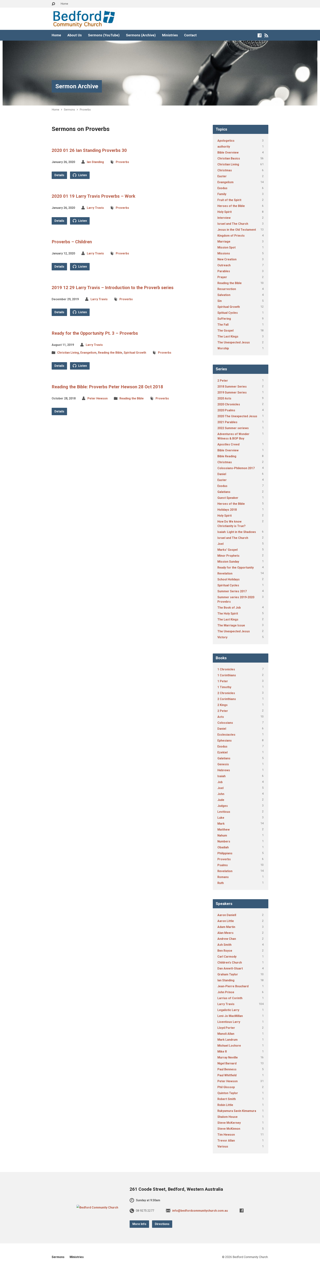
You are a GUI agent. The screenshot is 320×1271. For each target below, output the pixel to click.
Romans (223, 877)
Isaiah (221, 776)
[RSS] (266, 35)
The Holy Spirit (227, 613)
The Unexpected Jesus (233, 342)
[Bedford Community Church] (97, 1207)
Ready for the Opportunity (235, 567)
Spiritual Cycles (228, 585)
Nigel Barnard (226, 1063)
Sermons (69, 109)
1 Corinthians (226, 675)
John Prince (225, 992)
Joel (220, 544)
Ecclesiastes (226, 734)
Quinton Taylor (227, 1093)
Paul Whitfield (226, 1075)
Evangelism (88, 352)
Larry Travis (95, 208)
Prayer (222, 277)
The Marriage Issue (231, 625)
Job (220, 782)
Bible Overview (228, 152)
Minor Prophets (228, 555)
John (220, 794)
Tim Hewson (226, 1134)
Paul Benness (226, 1069)
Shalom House (227, 1117)
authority (223, 146)
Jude (220, 800)
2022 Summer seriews (233, 428)
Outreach (224, 265)
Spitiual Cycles (227, 313)
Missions (223, 253)
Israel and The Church (232, 223)
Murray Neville (227, 1057)
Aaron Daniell (226, 915)
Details (59, 175)
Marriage (223, 241)
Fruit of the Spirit (229, 200)
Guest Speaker (227, 498)
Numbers (223, 841)
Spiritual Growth (135, 352)
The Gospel (225, 330)
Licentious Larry (228, 1022)
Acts (220, 717)
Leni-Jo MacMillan (230, 1016)
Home (64, 3)
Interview (224, 218)
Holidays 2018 (227, 509)
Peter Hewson (97, 398)
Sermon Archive (76, 86)
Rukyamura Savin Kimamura (236, 1111)
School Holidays (228, 579)
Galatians (223, 492)
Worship (223, 348)
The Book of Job (229, 607)
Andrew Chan (226, 939)
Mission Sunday (228, 561)
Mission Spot (226, 247)
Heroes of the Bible (231, 206)
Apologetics (225, 140)
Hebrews (223, 770)
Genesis (223, 764)
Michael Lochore (229, 1045)
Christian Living (68, 352)
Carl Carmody (226, 956)
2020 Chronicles (228, 404)
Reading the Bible (110, 352)
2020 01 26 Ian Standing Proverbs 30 (89, 150)
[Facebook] (259, 35)
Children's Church (229, 962)
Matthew (223, 829)
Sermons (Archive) (141, 35)
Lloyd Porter (226, 1028)
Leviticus (223, 812)
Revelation (224, 573)
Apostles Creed (228, 444)
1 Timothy (224, 687)
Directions (162, 1224)
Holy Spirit (224, 212)
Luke (220, 817)
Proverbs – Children (72, 241)
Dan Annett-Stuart (230, 968)
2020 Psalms (226, 410)
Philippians (224, 853)
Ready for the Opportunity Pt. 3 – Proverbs (95, 333)
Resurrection (226, 289)
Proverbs (85, 109)
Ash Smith (224, 944)
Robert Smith (226, 1099)
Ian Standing (95, 162)
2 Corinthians (226, 699)
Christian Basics (228, 158)
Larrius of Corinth (229, 998)
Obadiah (223, 847)
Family (221, 194)
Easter (222, 176)
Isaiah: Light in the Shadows (236, 532)
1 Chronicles (226, 669)
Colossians (225, 723)
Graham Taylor (227, 974)
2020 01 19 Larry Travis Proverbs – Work (93, 196)
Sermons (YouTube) (104, 35)
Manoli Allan (225, 1033)
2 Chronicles (226, 693)
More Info (139, 1224)
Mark (221, 823)
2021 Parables (227, 422)
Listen (82, 175)
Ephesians (224, 740)
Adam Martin (226, 927)
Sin (219, 301)
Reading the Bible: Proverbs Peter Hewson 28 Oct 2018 (107, 386)
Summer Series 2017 (232, 591)
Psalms (222, 865)
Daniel (221, 474)
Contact (190, 35)
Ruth (220, 883)
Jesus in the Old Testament (236, 229)
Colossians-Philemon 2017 (236, 468)
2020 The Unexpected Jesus (237, 416)
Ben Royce (224, 950)
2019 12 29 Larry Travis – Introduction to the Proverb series (113, 287)
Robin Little (225, 1105)
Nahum (222, 835)
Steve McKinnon (228, 1128)
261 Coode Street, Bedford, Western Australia (176, 1189)
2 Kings (222, 705)
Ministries (170, 35)
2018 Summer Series (232, 386)
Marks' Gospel (227, 549)
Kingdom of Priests (231, 235)
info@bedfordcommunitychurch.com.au (200, 1210)
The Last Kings (227, 336)
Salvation (223, 295)
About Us (74, 35)
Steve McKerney (229, 1123)
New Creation (226, 259)
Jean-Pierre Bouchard (233, 986)
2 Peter (222, 380)
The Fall (223, 324)
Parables (223, 271)
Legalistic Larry (228, 1010)
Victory (222, 637)
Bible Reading (226, 456)
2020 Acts (224, 398)
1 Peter (222, 681)
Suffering (224, 318)
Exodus (222, 188)
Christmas (224, 170)
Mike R (222, 1051)
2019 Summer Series (232, 392)
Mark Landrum (227, 1039)
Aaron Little (225, 921)
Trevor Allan (226, 1140)
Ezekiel (222, 752)
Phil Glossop (226, 1087)
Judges (222, 806)
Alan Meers (225, 933)
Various (222, 1146)
